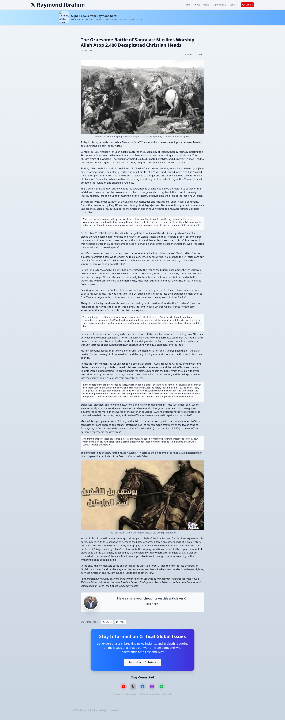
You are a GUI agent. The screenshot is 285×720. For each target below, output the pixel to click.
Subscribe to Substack (142, 662)
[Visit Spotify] (161, 686)
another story (145, 572)
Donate (249, 4)
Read (189, 54)
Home (187, 4)
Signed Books (219, 4)
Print (122, 621)
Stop (199, 54)
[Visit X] (133, 686)
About (197, 4)
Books (206, 4)
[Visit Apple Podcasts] (152, 686)
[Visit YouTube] (123, 686)
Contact (233, 4)
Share (109, 621)
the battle (137, 542)
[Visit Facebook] (142, 686)
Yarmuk (150, 542)
